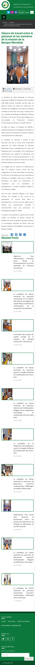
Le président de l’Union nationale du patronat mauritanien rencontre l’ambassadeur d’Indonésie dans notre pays (24, 593)
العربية (27, 12)
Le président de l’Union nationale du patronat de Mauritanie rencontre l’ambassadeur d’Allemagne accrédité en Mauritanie (24, 484)
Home (5, 22)
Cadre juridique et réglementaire (11, 625)
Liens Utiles (11, 621)
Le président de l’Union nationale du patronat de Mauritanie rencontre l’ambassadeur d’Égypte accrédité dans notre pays (24, 557)
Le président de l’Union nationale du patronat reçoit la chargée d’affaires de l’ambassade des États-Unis (24, 372)
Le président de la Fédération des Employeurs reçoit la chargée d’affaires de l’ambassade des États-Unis (24, 448)
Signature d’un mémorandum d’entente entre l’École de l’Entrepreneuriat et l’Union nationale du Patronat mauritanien (24, 262)
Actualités (11, 22)
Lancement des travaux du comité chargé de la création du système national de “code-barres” (24, 338)
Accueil (3, 621)
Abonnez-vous (29, 659)
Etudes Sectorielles (23, 621)
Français (21, 12)
